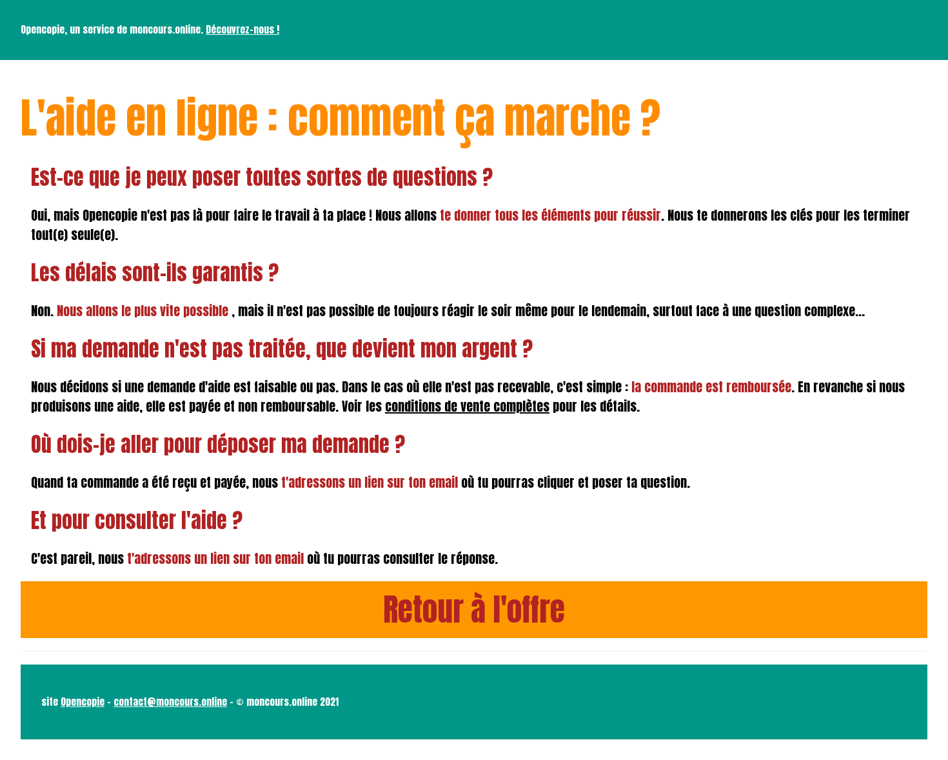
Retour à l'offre (474, 609)
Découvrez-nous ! (242, 29)
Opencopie (82, 701)
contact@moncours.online (170, 701)
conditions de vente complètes (467, 406)
